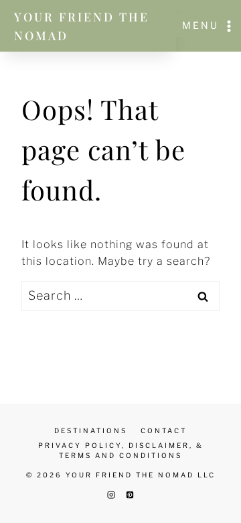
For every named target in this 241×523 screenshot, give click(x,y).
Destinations (90, 430)
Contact (164, 430)
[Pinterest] (130, 495)
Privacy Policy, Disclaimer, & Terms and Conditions (121, 450)
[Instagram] (111, 495)
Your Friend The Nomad (81, 26)
